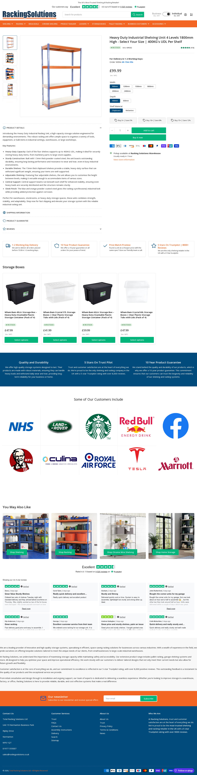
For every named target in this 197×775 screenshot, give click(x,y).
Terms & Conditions (109, 729)
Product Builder (68, 24)
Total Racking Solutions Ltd (20, 770)
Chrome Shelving (49, 24)
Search (54, 737)
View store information (124, 159)
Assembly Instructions (61, 729)
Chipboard (116, 110)
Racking (19, 24)
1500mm (138, 86)
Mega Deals (34, 24)
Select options (21, 340)
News (102, 733)
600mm (126, 100)
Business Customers (137, 24)
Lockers (83, 24)
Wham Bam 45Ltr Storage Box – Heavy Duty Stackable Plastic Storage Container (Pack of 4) (21, 315)
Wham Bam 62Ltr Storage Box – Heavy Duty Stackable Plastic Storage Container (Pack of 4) (98, 315)
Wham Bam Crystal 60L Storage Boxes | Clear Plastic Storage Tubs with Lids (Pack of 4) (136, 315)
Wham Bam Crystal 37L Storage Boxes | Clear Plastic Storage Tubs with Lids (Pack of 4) (59, 315)
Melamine (130, 110)
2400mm (127, 91)
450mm (115, 100)
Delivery (55, 733)
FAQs (53, 722)
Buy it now (138, 137)
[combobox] (103, 14)
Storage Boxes (99, 24)
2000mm (115, 91)
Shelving (7, 24)
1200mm (126, 86)
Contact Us (56, 726)
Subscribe (148, 698)
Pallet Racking (115, 24)
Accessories (157, 24)
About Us (104, 719)
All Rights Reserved (40, 770)
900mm (115, 86)
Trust (53, 719)
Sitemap (55, 740)
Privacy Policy (106, 726)
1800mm (150, 86)
